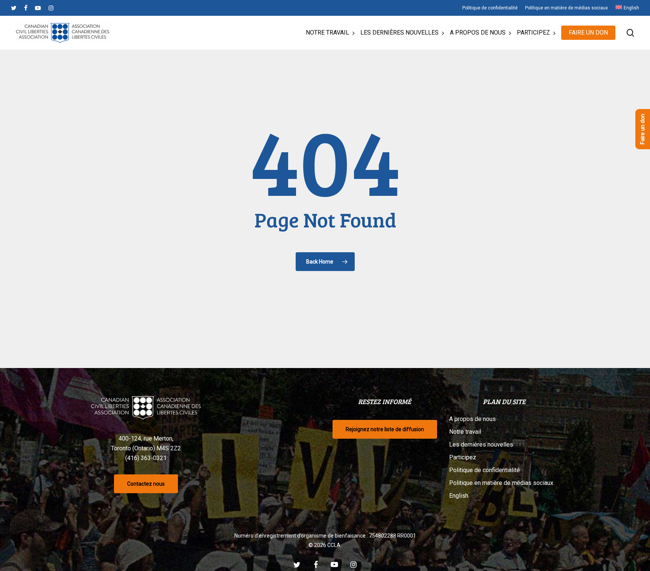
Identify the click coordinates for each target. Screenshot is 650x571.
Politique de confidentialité (484, 470)
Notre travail (465, 431)
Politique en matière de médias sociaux (501, 482)
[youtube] (38, 8)
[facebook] (25, 8)
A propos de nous (472, 419)
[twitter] (14, 8)
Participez (462, 457)
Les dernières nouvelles (481, 444)
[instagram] (51, 8)
